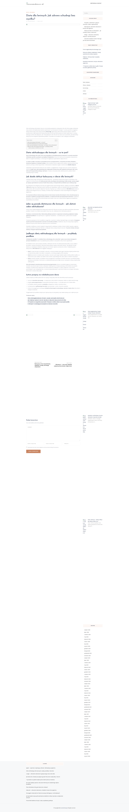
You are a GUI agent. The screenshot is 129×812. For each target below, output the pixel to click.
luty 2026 (86, 644)
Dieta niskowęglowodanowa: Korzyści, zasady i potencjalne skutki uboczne (46, 298)
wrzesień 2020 (87, 737)
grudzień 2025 (87, 648)
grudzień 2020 (87, 730)
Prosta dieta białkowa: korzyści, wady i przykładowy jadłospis (39, 800)
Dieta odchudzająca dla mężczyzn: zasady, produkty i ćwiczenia (40, 771)
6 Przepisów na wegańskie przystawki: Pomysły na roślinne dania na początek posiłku (48, 302)
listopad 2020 (87, 732)
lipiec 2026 (86, 632)
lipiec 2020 (86, 742)
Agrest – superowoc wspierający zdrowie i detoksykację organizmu (40, 768)
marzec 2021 (87, 723)
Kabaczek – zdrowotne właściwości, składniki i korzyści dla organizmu (41, 790)
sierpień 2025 (87, 658)
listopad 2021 (87, 704)
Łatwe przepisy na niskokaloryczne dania (36, 147)
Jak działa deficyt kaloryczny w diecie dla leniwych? (37, 143)
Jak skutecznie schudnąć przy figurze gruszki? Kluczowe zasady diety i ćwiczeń (43, 776)
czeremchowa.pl (64, 808)
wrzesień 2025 (87, 655)
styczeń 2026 (87, 646)
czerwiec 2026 (87, 634)
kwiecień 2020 (87, 749)
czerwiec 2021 (87, 716)
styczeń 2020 (87, 756)
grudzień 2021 (87, 702)
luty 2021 (86, 725)
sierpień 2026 (87, 630)
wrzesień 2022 (87, 681)
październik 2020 (88, 735)
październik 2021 (88, 707)
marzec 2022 (87, 695)
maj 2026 (86, 637)
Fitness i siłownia (86, 85)
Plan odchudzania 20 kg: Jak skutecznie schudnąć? (37, 787)
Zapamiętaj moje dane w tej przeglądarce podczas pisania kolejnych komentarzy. (43, 447)
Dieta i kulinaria (30, 12)
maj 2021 (86, 718)
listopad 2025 (87, 651)
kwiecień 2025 (87, 667)
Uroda (84, 91)
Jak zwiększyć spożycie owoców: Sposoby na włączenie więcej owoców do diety (47, 300)
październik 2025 (88, 653)
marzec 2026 (87, 641)
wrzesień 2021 (87, 709)
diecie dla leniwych (63, 177)
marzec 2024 (87, 669)
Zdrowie (84, 93)
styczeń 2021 (87, 728)
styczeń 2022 (87, 700)
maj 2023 (86, 676)
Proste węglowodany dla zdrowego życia (92, 49)
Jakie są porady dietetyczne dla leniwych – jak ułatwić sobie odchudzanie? (42, 145)
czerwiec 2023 (87, 674)
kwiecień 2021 (87, 721)
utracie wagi (48, 131)
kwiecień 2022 (87, 693)
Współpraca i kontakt (95, 3)
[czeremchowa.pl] (35, 3)
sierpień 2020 (87, 739)
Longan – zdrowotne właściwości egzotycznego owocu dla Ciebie (40, 773)
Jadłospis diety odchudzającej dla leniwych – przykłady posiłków (40, 146)
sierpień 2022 (87, 683)
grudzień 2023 (87, 672)
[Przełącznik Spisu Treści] (55, 140)
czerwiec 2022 (87, 688)
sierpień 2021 (87, 711)
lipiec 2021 (86, 714)
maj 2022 (86, 690)
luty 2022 (86, 697)
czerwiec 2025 (87, 662)
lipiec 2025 (86, 660)
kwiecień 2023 (87, 679)
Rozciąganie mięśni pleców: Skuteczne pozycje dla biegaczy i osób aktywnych (43, 793)
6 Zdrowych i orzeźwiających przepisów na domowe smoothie (43, 303)
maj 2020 (86, 746)
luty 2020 (86, 753)
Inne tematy (85, 88)
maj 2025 (86, 665)
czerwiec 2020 (87, 744)
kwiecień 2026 (87, 639)
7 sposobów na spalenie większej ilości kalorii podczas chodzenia (40, 779)
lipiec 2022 (86, 686)
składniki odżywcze (72, 164)
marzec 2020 (87, 751)
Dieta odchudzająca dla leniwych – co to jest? (36, 142)
